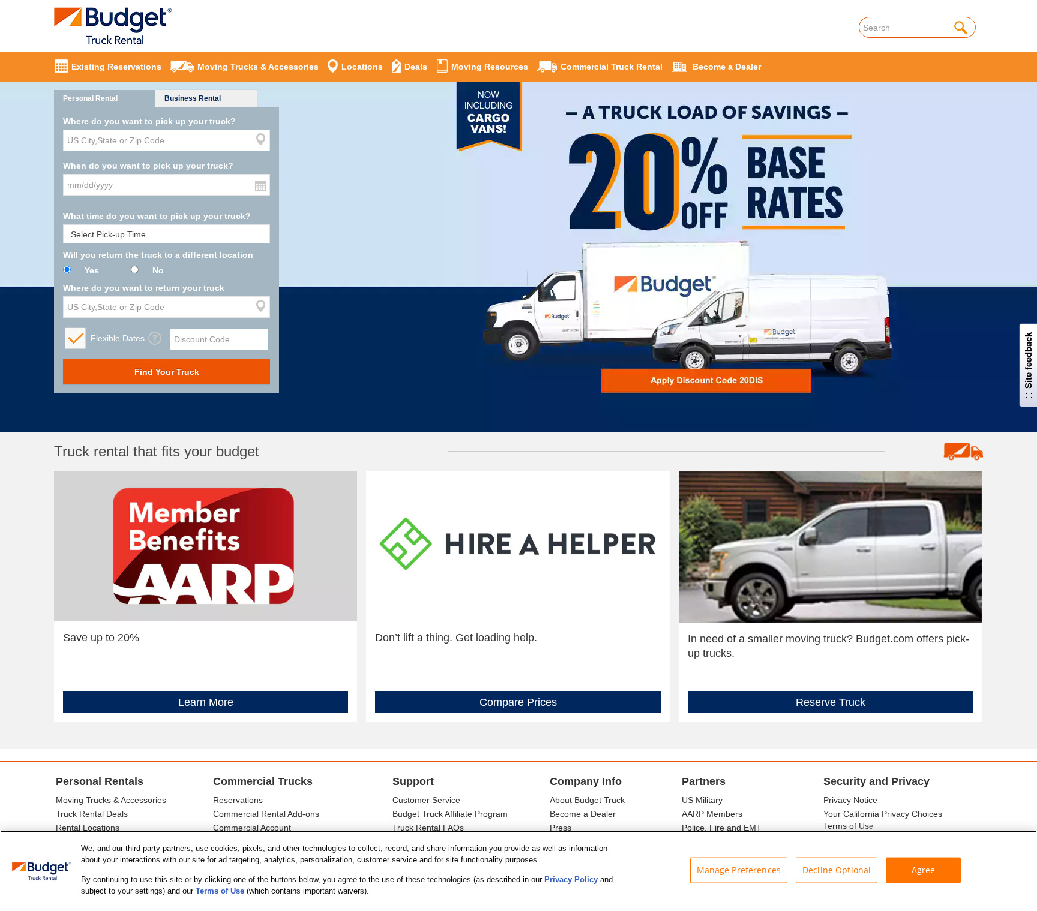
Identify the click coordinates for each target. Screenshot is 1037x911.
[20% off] (518, 229)
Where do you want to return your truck (143, 288)
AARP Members (712, 814)
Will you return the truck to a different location (158, 255)
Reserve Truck (830, 702)
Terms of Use (220, 890)
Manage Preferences (739, 870)
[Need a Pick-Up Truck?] (830, 546)
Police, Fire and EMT (722, 827)
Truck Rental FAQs (428, 827)
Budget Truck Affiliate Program (450, 814)
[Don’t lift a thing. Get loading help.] (517, 545)
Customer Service (426, 800)
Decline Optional (836, 870)
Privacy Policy (571, 879)
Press (560, 827)
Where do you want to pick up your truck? (149, 121)
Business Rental (192, 98)
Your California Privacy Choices (882, 814)
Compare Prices (518, 702)
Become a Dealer (583, 814)
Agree (924, 870)
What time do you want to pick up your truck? (157, 216)
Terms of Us (846, 826)
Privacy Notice (850, 800)
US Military (702, 800)
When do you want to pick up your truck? (148, 165)
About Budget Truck (587, 800)
